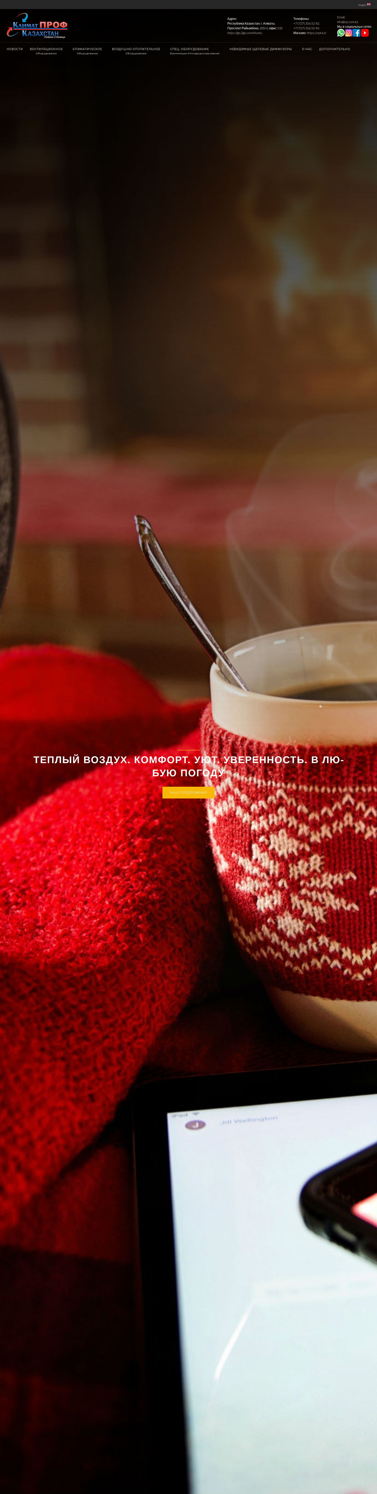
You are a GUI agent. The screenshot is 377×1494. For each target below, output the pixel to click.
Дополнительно (334, 49)
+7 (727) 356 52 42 (306, 23)
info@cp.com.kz (347, 22)
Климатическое (87, 51)
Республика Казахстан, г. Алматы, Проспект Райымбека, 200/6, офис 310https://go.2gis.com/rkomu (255, 28)
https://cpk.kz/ (316, 33)
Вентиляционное (46, 51)
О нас (307, 49)
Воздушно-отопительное (136, 51)
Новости (15, 49)
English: (363, 5)
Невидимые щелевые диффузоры (261, 49)
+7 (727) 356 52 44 (306, 28)
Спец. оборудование (195, 51)
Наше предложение (188, 807)
